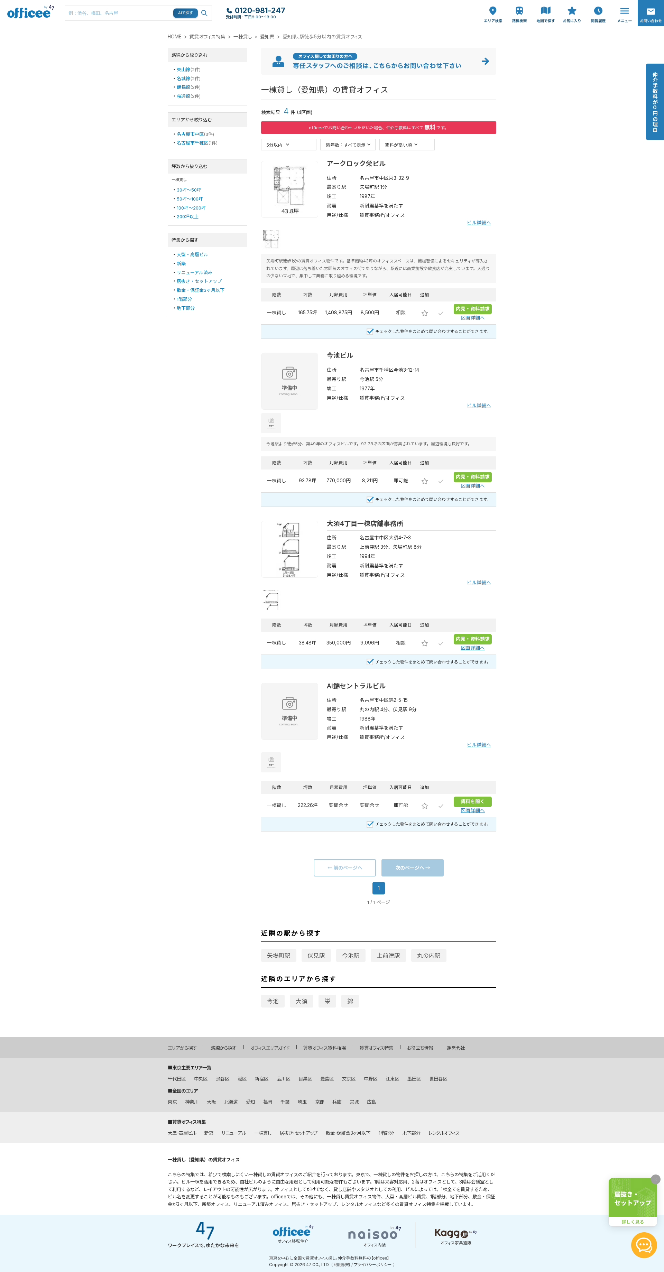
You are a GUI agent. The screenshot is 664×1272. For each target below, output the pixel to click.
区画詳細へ (473, 318)
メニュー (622, 3)
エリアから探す (182, 1048)
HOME (175, 36)
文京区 (349, 1078)
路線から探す (224, 1048)
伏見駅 (316, 955)
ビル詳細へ (479, 222)
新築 (181, 263)
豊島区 (327, 1078)
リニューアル (234, 1133)
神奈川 (192, 1102)
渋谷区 (222, 1078)
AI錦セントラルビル (356, 686)
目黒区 (305, 1078)
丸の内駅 (429, 955)
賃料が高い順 (398, 144)
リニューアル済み (194, 272)
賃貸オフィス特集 (207, 36)
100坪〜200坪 (191, 208)
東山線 (183, 69)
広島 (371, 1102)
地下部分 (186, 308)
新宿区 (261, 1078)
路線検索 (518, 3)
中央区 (201, 1078)
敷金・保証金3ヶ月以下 (200, 290)
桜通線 (183, 96)
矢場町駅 (278, 955)
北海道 (231, 1102)
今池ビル (340, 356)
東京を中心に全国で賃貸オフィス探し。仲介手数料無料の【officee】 (329, 1258)
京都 (319, 1102)
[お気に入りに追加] (424, 313)
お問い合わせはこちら (651, 11)
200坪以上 (188, 216)
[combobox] (138, 13)
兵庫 (336, 1102)
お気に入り (572, 7)
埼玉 (302, 1102)
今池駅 (351, 955)
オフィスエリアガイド (269, 1048)
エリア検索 (493, 7)
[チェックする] (441, 313)
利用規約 (342, 1264)
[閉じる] (656, 1179)
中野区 (370, 1078)
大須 (301, 1001)
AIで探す (185, 12)
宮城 (354, 1102)
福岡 (267, 1102)
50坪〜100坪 (190, 199)
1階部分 (184, 299)
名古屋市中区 (190, 134)
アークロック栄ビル (356, 164)
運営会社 (456, 1048)
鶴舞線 (183, 87)
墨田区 (414, 1078)
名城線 (183, 78)
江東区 (392, 1078)
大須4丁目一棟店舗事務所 (365, 524)
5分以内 (275, 144)
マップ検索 (546, 7)
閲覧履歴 (597, 3)
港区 (242, 1078)
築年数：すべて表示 (346, 144)
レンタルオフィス (444, 1133)
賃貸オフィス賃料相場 (324, 1048)
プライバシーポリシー (373, 1264)
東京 (172, 1102)
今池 (273, 1001)
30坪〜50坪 (189, 190)
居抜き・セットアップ (199, 281)
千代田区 (177, 1078)
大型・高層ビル (192, 254)
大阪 (211, 1102)
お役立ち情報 (420, 1048)
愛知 (250, 1102)
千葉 (284, 1102)
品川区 (283, 1078)
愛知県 (267, 36)
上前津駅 (388, 955)
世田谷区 (438, 1078)
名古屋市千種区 (192, 143)
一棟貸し (242, 36)
